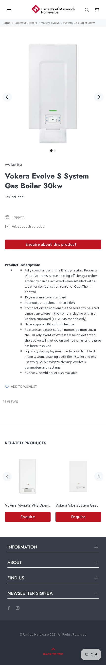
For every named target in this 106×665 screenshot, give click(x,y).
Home (6, 23)
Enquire (28, 517)
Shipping (18, 217)
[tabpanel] (53, 94)
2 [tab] (54, 150)
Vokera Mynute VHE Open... (28, 505)
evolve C (31, 373)
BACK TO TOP (53, 654)
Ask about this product (29, 227)
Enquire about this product (51, 245)
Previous (7, 97)
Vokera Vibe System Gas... (77, 505)
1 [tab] (51, 150)
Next (99, 97)
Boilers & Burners (26, 23)
